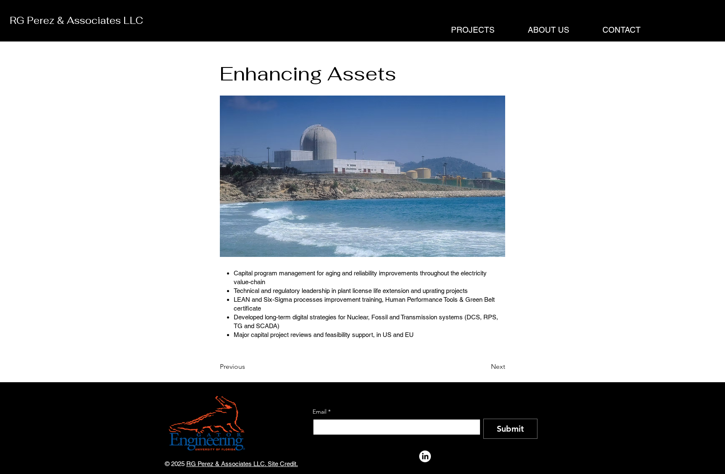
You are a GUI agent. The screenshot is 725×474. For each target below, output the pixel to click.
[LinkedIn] (425, 456)
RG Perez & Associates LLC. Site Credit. (242, 463)
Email (322, 411)
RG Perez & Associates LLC (76, 20)
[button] (462, 30)
